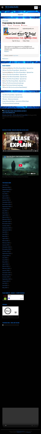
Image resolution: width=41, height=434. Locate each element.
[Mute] (35, 150)
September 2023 (6, 228)
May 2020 (5, 262)
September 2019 (6, 279)
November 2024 (6, 204)
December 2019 (6, 272)
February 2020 (6, 268)
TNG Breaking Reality (11, 7)
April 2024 (5, 215)
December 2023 (6, 221)
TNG (4, 25)
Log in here (15, 55)
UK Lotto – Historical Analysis (10, 99)
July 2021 (4, 232)
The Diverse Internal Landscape (15, 83)
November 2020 (6, 249)
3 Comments (24, 25)
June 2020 (5, 260)
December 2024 (6, 202)
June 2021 (4, 234)
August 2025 (5, 191)
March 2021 (5, 240)
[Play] (3, 150)
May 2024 (4, 213)
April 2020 (5, 264)
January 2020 (5, 270)
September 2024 (6, 206)
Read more (5, 58)
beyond (16, 25)
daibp (19, 25)
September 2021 (6, 230)
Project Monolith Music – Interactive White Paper (15, 101)
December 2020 (6, 247)
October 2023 (5, 225)
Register (6, 51)
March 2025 (5, 198)
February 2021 (6, 242)
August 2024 (5, 208)
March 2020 (5, 266)
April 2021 (5, 238)
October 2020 (5, 251)
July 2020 (4, 257)
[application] (20, 142)
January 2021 (5, 245)
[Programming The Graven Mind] (20, 42)
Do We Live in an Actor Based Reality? (17, 87)
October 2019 (5, 277)
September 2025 (6, 189)
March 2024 (5, 217)
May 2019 (4, 287)
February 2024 (6, 219)
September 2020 (6, 253)
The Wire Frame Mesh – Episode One (23, 68)
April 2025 (5, 196)
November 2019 (6, 274)
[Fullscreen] (37, 150)
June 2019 (4, 285)
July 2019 (4, 283)
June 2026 (5, 185)
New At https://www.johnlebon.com (14, 111)
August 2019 (5, 281)
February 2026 (6, 187)
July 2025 (4, 193)
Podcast (10, 25)
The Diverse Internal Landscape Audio (12, 97)
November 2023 (6, 223)
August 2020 (5, 255)
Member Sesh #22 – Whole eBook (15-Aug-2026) (15, 115)
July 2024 (4, 210)
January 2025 (5, 200)
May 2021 (4, 236)
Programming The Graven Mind (13, 23)
